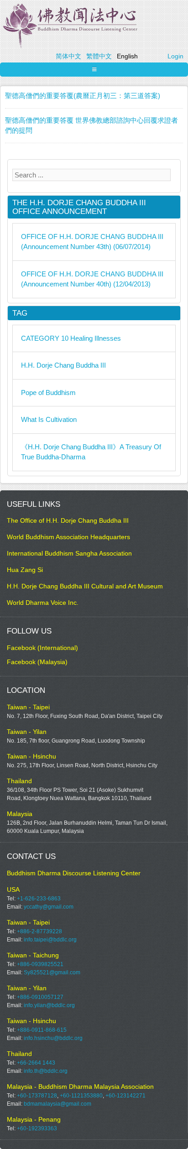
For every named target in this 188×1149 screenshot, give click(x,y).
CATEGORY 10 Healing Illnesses (71, 338)
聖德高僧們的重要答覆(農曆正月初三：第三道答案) (82, 95)
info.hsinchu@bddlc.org (53, 1038)
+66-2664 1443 (36, 1063)
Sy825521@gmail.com (52, 972)
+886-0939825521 (40, 964)
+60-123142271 (125, 1095)
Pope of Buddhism (48, 392)
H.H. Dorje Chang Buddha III (63, 365)
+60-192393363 (37, 1128)
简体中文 (68, 56)
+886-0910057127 (40, 997)
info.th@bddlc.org (46, 1071)
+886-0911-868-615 (42, 1030)
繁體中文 (99, 56)
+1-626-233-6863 (39, 898)
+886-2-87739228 (39, 931)
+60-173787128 (37, 1095)
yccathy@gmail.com (48, 907)
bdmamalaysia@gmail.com (57, 1104)
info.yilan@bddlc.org (49, 1005)
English (127, 56)
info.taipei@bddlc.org (50, 939)
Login (175, 56)
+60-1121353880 (81, 1095)
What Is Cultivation (49, 419)
